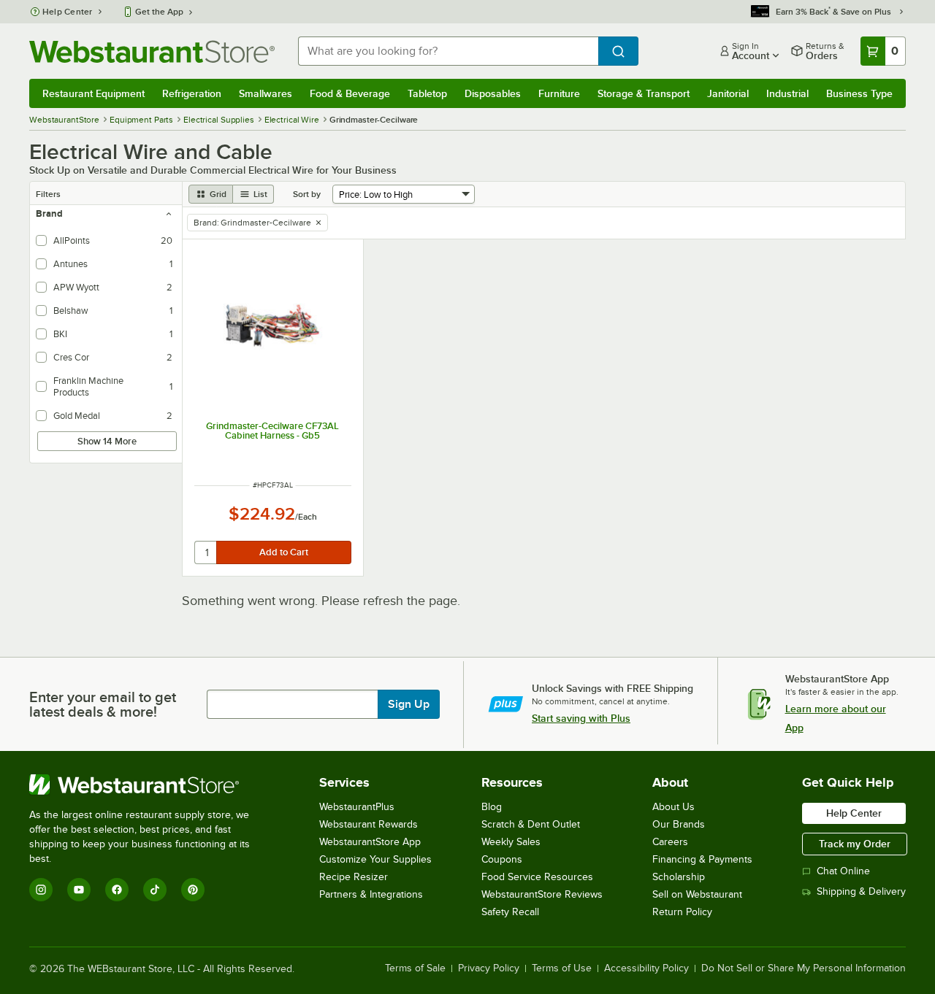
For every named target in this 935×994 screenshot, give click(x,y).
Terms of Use (562, 968)
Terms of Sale (415, 968)
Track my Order (854, 843)
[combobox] (448, 51)
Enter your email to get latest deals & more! (102, 704)
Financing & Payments (702, 859)
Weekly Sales (511, 841)
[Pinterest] (193, 889)
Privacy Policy (488, 968)
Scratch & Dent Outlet (530, 824)
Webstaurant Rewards (368, 824)
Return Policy (682, 911)
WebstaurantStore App (370, 841)
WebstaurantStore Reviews (542, 894)
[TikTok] (155, 889)
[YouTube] (79, 889)
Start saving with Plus (581, 718)
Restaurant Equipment (93, 93)
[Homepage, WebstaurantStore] (152, 51)
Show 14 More (107, 441)
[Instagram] (41, 889)
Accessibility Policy (646, 968)
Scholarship (678, 876)
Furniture (559, 93)
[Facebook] (117, 889)
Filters (48, 194)
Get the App (159, 12)
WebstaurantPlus (356, 806)
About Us (673, 806)
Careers (670, 841)
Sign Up (409, 704)
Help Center (67, 12)
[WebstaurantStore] (149, 784)
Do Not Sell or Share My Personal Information (803, 968)
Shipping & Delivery (861, 891)
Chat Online (843, 871)
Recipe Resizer (353, 876)
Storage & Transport (644, 93)
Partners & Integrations (371, 894)
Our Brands (678, 824)
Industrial (787, 93)
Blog (491, 806)
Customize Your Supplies (375, 859)
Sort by (307, 194)
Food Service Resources (537, 876)
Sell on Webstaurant (697, 894)
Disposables (493, 93)
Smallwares (265, 93)
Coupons (501, 859)
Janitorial (728, 93)
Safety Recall (510, 911)
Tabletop (427, 93)
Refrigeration (191, 93)
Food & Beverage (350, 93)
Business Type (859, 93)
